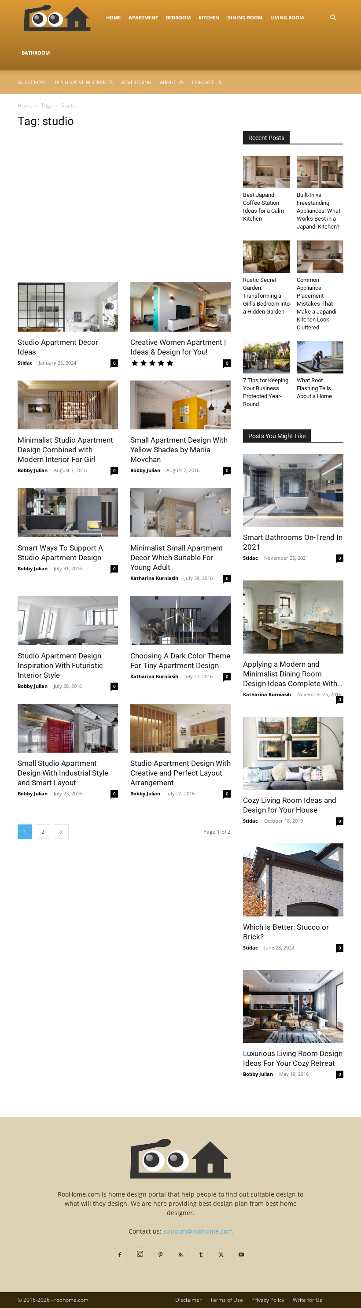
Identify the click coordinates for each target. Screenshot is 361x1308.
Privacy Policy (267, 1300)
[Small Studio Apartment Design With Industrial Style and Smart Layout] (68, 728)
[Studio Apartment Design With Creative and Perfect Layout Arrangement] (180, 728)
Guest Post (32, 82)
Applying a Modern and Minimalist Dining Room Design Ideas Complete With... (293, 674)
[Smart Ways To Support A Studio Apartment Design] (68, 512)
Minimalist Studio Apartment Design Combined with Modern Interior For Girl (65, 450)
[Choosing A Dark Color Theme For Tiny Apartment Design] (180, 620)
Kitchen (209, 17)
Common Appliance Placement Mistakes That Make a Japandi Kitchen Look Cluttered (316, 304)
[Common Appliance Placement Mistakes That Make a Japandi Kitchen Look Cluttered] (320, 256)
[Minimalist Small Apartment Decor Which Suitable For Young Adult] (180, 512)
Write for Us (307, 1300)
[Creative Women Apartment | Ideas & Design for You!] (180, 307)
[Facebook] (120, 1255)
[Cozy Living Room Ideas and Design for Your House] (293, 753)
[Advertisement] (124, 217)
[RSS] (180, 1255)
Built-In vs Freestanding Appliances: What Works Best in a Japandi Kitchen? (318, 211)
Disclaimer (188, 1300)
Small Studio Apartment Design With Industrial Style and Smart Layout (63, 773)
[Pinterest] (160, 1255)
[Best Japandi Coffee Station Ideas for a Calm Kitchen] (266, 172)
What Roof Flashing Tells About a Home (314, 388)
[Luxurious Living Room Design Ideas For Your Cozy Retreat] (293, 1006)
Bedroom (178, 17)
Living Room (287, 17)
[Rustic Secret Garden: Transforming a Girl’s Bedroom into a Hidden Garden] (266, 256)
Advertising (136, 82)
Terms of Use (226, 1300)
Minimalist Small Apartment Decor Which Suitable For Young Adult (176, 557)
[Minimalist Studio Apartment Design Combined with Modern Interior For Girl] (68, 405)
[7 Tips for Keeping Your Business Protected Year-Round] (266, 357)
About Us (172, 82)
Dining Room (244, 17)
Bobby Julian (33, 470)
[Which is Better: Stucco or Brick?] (293, 879)
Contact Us (206, 82)
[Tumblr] (201, 1255)
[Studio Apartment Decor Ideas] (68, 307)
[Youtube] (241, 1255)
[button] (332, 18)
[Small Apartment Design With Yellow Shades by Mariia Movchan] (180, 405)
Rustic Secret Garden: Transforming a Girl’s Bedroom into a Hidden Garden (266, 296)
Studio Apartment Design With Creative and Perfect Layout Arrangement (180, 773)
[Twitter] (221, 1255)
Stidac (25, 362)
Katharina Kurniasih (154, 578)
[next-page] (61, 831)
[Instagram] (140, 1254)
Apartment (143, 17)
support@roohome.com (198, 1231)
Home (113, 17)
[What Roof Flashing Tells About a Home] (320, 357)
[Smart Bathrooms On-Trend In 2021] (293, 490)
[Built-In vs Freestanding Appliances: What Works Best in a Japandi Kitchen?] (320, 172)
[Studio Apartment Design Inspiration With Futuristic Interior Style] (68, 620)
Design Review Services (84, 82)
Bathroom (36, 52)
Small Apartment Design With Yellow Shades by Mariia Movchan (179, 450)
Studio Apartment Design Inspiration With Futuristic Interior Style (60, 665)
